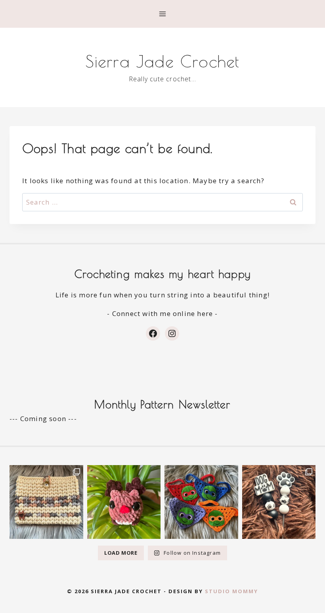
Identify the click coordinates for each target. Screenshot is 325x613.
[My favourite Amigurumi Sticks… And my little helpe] (279, 502)
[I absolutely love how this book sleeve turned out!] (46, 502)
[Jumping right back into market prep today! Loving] (124, 502)
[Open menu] (162, 14)
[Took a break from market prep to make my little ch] (201, 502)
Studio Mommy (231, 591)
